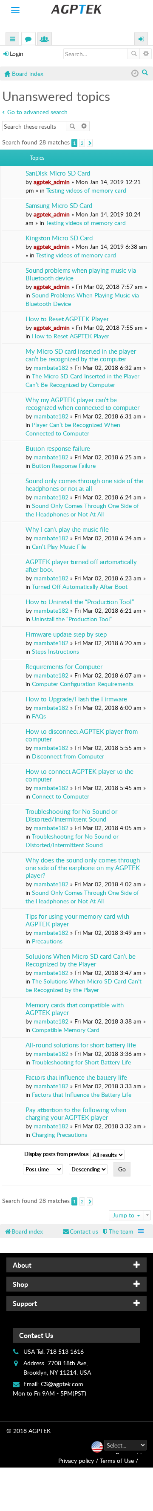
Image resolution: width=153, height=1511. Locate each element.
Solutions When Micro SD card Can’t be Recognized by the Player (81, 960)
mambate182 (51, 367)
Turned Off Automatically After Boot (80, 586)
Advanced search (145, 54)
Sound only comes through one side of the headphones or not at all (84, 485)
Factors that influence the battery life (76, 1077)
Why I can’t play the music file (67, 529)
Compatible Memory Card (65, 1030)
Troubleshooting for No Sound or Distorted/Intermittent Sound (71, 815)
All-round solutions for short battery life (81, 1045)
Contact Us (36, 1335)
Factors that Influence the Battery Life (81, 1094)
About (22, 1265)
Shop (20, 1284)
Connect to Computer (60, 796)
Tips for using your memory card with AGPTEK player (77, 920)
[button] (90, 143)
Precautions (47, 941)
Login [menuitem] (141, 40)
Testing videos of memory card (86, 190)
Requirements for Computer (64, 667)
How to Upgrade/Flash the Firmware (76, 699)
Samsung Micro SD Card (59, 206)
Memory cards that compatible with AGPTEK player (75, 1009)
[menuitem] (117, 1231)
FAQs (39, 716)
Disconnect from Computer (68, 756)
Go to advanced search (37, 112)
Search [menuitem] (145, 73)
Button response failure (58, 448)
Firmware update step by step (66, 634)
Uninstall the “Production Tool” (72, 619)
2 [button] (82, 143)
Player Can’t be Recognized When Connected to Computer (73, 429)
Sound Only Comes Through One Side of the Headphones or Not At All (82, 510)
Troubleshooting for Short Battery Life (81, 1062)
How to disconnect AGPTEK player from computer (82, 735)
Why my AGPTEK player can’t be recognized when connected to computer (82, 404)
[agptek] (76, 9)
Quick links (13, 40)
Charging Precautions (59, 1134)
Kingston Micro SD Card (59, 238)
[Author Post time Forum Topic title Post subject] (45, 1169)
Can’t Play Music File (59, 546)
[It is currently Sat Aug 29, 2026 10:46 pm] (135, 73)
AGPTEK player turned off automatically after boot (81, 566)
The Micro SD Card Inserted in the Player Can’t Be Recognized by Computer (82, 380)
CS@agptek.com (62, 1384)
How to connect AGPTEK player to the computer (79, 775)
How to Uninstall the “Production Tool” (80, 602)
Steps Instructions (55, 651)
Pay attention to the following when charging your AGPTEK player (76, 1114)
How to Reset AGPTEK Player (67, 319)
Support (25, 1303)
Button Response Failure (64, 465)
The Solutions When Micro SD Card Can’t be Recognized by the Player (84, 985)
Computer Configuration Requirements (82, 684)
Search (134, 54)
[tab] (76, 1264)
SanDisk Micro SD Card (58, 173)
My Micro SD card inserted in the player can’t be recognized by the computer (81, 355)
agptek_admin (52, 182)
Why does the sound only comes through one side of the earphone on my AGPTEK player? (83, 867)
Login (16, 53)
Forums (30, 40)
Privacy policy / (78, 1460)
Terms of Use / (119, 1460)
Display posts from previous (57, 1154)
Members (46, 40)
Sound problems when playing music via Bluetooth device (81, 274)
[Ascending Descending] (90, 1169)
